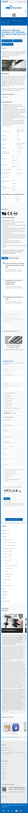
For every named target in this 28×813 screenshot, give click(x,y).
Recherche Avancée (14, 519)
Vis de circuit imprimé (20, 696)
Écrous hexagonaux (13, 702)
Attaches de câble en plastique (8, 690)
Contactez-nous (6, 601)
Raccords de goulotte (20, 704)
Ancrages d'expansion (7, 554)
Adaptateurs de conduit (7, 697)
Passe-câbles (7, 576)
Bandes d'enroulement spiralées (11, 565)
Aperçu (4, 588)
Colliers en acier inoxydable (8, 545)
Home (2, 20)
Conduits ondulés (9, 700)
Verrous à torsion (10, 708)
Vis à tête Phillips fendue (17, 701)
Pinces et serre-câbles (7, 551)
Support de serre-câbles (8, 585)
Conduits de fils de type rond (8, 315)
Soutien (4, 597)
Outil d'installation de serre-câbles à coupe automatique (17, 788)
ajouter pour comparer (7, 44)
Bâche (6, 562)
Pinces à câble (15, 693)
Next (23, 610)
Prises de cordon (14, 698)
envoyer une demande (7, 40)
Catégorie (8, 20)
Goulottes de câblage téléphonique (10, 317)
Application (4, 591)
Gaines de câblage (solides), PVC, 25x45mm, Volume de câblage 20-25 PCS (13, 346)
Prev (25, 610)
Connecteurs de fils (19, 708)
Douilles (6, 571)
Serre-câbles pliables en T (9, 630)
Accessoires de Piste (7, 320)
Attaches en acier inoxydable (9, 542)
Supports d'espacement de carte (9, 696)
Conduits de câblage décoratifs (9, 319)
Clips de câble (22, 693)
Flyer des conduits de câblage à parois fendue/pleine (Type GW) (14, 265)
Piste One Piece (20, 319)
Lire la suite (3, 796)
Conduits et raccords (9, 574)
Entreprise (4, 533)
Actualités (4, 594)
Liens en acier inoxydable (16, 692)
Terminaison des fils (7, 579)
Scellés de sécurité (9, 705)
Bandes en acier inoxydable (12, 706)
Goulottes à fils (5, 709)
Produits (4, 536)
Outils (4, 582)
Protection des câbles (16, 20)
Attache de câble (21, 689)
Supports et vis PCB (7, 557)
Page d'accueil (5, 530)
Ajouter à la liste (18, 40)
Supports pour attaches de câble (15, 694)
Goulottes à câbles (5, 22)
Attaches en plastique (7, 539)
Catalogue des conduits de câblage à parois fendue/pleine (13, 282)
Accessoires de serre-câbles (8, 548)
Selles (3, 705)
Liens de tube (18, 690)
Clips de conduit (15, 697)
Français (24, 1)
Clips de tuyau (13, 704)
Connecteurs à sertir (17, 700)
